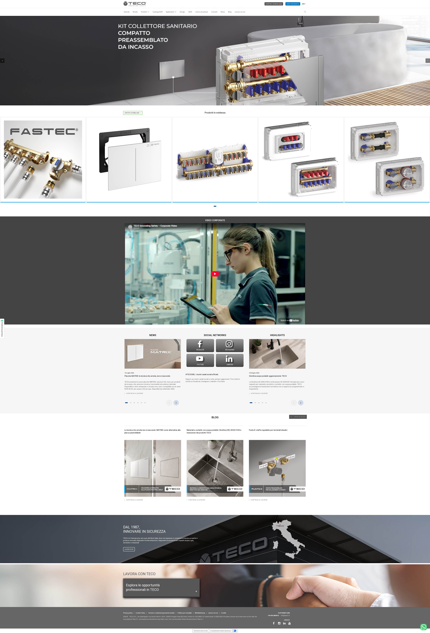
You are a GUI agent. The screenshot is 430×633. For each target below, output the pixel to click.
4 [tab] (138, 402)
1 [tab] (215, 206)
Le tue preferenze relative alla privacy (220, 630)
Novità (135, 12)
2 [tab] (130, 402)
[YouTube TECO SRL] (289, 623)
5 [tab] (141, 402)
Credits (223, 613)
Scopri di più (129, 549)
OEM (190, 12)
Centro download (274, 4)
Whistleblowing (200, 613)
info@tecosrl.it (285, 615)
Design (182, 12)
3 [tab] (134, 402)
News (223, 12)
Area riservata (293, 4)
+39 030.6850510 (273, 615)
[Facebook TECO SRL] (273, 623)
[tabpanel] (43, 160)
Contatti (214, 12)
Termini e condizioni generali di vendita (161, 613)
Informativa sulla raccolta (201, 630)
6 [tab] (145, 402)
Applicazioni (170, 12)
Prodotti (144, 12)
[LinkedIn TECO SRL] (284, 623)
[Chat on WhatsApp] (423, 627)
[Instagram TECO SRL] (279, 623)
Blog (229, 12)
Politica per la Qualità (185, 613)
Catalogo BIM (157, 12)
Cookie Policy (140, 613)
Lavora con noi (240, 12)
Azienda (126, 12)
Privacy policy (127, 613)
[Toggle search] (305, 12)
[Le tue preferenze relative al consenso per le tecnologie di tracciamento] (2, 328)
